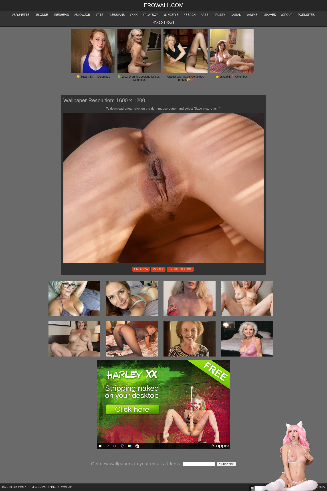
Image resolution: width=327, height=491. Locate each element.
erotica (141, 269)
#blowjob (82, 14)
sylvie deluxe (180, 269)
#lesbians (117, 14)
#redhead (61, 14)
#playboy (150, 14)
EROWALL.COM (164, 5)
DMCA (55, 487)
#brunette (20, 14)
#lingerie (171, 14)
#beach (190, 14)
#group (287, 14)
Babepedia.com (13, 487)
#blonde (41, 14)
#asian (236, 14)
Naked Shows (163, 22)
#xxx (134, 14)
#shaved (269, 14)
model (158, 269)
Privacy (43, 487)
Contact (67, 487)
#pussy (219, 14)
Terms (31, 487)
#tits (99, 14)
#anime (251, 14)
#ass (204, 14)
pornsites (306, 14)
